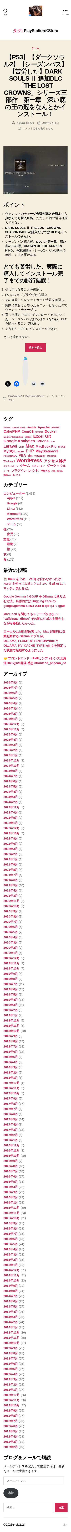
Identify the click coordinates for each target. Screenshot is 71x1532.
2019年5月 (10, 994)
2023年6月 (10, 812)
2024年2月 (10, 802)
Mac (30, 446)
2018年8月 (10, 1041)
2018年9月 (10, 1036)
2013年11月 (11, 1337)
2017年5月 (10, 1119)
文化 (6, 539)
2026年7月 (10, 687)
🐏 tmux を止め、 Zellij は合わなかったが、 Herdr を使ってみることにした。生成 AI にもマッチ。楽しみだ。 (34, 583)
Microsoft (14, 514)
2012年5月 (10, 1431)
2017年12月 (11, 1083)
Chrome (39, 432)
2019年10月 (11, 968)
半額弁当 (45, 471)
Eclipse (28, 437)
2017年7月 (10, 1109)
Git (48, 436)
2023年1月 (10, 823)
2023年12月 (11, 807)
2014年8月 (10, 1291)
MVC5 (61, 446)
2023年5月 (10, 817)
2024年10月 (11, 765)
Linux (21, 447)
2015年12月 (11, 1207)
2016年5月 (10, 1181)
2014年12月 (11, 1270)
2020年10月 (11, 906)
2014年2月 (10, 1322)
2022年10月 (11, 833)
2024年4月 (10, 791)
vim (30, 455)
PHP (30, 451)
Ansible (31, 427)
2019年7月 (10, 984)
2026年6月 (10, 693)
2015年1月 (10, 1265)
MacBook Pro (46, 446)
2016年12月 (11, 1145)
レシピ (33, 470)
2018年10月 (11, 1031)
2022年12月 (11, 828)
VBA (22, 455)
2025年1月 (10, 755)
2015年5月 (10, 1244)
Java (52, 441)
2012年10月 (11, 1405)
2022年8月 (10, 838)
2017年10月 (11, 1093)
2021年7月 (10, 875)
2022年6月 (10, 843)
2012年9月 (10, 1410)
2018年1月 (10, 1077)
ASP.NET (55, 427)
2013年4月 (10, 1374)
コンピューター (14, 493)
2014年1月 (10, 1327)
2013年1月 (10, 1389)
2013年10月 (11, 1343)
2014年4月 (10, 1311)
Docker (51, 431)
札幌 (53, 471)
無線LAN (7, 475)
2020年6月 (10, 927)
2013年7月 (10, 1358)
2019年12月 (11, 958)
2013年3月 (10, 1379)
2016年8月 (10, 1166)
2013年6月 (10, 1363)
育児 (10, 534)
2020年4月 (10, 937)
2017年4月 (10, 1124)
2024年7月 (10, 776)
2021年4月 (10, 890)
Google (12, 503)
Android (7, 428)
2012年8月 (10, 1415)
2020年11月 (11, 901)
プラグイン (19, 470)
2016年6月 (10, 1176)
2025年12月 (11, 724)
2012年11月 (11, 1400)
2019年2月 (10, 1010)
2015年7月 (10, 1233)
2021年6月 (10, 880)
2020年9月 (10, 911)
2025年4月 (10, 739)
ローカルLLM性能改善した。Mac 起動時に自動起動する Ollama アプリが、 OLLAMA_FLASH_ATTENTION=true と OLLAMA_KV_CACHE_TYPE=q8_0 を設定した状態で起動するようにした (34, 641)
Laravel (10, 446)
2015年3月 (10, 1254)
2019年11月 (11, 963)
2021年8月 (10, 869)
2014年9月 (10, 1285)
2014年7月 (10, 1296)
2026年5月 (10, 698)
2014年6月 (10, 1301)
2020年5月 (10, 932)
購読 (11, 1493)
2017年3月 (10, 1129)
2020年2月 (10, 947)
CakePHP (11, 431)
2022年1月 (10, 859)
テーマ (6, 471)
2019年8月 (10, 979)
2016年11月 (11, 1150)
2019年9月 (10, 973)
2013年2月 (10, 1384)
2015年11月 (11, 1213)
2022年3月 (10, 849)
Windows (51, 456)
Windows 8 (9, 461)
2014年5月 (10, 1306)
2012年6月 (10, 1426)
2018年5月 (10, 1057)
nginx (20, 451)
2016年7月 (10, 1171)
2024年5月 (10, 786)
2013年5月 (10, 1369)
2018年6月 (10, 1051)
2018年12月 (11, 1020)
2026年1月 (10, 719)
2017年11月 (11, 1088)
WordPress (29, 460)
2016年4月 (10, 1187)
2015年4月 (10, 1249)
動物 (10, 544)
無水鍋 (59, 471)
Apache (44, 427)
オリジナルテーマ (10, 466)
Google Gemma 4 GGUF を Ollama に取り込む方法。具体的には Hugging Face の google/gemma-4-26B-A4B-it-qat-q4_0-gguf (34, 601)
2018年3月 (10, 1067)
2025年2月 (10, 750)
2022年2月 (10, 854)
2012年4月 (10, 1436)
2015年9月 (10, 1223)
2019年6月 (10, 989)
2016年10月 (11, 1155)
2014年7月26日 (50, 122)
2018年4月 (10, 1062)
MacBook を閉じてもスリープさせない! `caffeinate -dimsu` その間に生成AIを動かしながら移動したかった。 (33, 618)
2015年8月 (10, 1228)
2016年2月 (10, 1197)
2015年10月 (11, 1218)
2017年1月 (10, 1140)
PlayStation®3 (16, 396)
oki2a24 (30, 122)
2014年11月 (11, 1275)
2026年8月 (10, 682)
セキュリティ (38, 466)
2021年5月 (10, 885)
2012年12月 (11, 1395)
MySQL (9, 451)
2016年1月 (10, 1202)
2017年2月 (10, 1135)
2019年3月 (10, 1005)
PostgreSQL (10, 455)
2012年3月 (10, 1441)
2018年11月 (11, 1025)
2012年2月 (10, 1447)
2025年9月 (10, 734)
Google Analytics (19, 441)
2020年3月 (10, 942)
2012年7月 (10, 1421)
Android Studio (19, 428)
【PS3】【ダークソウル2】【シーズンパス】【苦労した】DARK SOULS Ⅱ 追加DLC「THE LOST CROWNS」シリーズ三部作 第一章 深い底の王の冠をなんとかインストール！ (35, 86)
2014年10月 (11, 1280)
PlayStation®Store (35, 396)
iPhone (42, 441)
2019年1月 (10, 1015)
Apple (11, 498)
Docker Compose (13, 436)
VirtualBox (39, 456)
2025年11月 (11, 729)
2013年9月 (10, 1348)
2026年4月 (10, 703)
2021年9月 (10, 864)
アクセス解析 (55, 461)
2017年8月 (10, 1103)
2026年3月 (10, 708)
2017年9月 (10, 1098)
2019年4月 (10, 999)
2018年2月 (10, 1072)
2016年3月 (10, 1192)
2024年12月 (11, 760)
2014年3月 (10, 1317)
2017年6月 (10, 1114)
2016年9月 (10, 1161)
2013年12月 (11, 1332)
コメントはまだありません (38, 128)
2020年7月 (10, 921)
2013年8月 (10, 1353)
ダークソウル (56, 466)
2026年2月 (10, 713)
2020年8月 (10, 916)
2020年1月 (10, 953)
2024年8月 (10, 771)
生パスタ (16, 475)
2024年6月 (10, 781)
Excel (38, 436)
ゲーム (35, 48)
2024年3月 (10, 797)
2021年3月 (10, 895)
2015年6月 (10, 1239)
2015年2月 (10, 1259)
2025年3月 (10, 745)
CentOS (28, 431)
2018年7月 (10, 1046)
